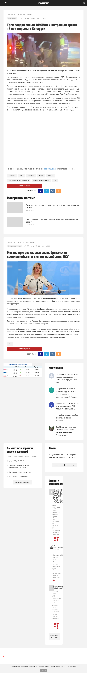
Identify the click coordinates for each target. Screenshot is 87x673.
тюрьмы (50, 175)
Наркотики (12, 175)
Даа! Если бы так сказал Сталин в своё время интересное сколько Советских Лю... (66, 431)
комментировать (24, 185)
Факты (52, 448)
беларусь (31, 175)
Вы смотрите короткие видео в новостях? (20, 450)
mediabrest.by (43, 3)
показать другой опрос (22, 482)
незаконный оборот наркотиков (19, 180)
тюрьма (41, 175)
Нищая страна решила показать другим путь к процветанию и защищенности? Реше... (66, 393)
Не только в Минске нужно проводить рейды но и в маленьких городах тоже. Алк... (67, 378)
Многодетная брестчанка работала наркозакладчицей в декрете (52, 220)
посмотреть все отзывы (54, 636)
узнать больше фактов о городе (64, 465)
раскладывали (50, 169)
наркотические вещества (41, 180)
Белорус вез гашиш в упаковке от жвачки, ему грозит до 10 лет (52, 206)
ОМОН (21, 175)
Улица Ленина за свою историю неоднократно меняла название (62, 456)
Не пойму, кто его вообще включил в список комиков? (67, 418)
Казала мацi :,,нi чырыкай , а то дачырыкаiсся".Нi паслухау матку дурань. (68, 406)
